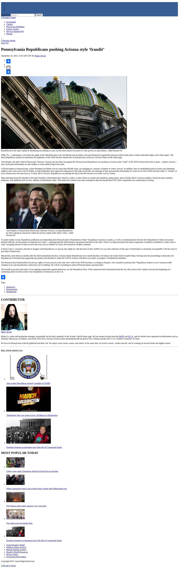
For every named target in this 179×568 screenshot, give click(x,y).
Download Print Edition (16, 557)
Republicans (11, 292)
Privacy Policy (12, 554)
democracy (10, 287)
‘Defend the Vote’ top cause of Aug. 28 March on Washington (32, 415)
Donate (9, 34)
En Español (11, 22)
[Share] (92, 61)
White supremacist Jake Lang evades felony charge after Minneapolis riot (36, 488)
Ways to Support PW (15, 31)
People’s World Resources (17, 552)
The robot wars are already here (19, 523)
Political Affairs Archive (16, 547)
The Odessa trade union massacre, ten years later (26, 506)
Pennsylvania (11, 289)
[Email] (92, 68)
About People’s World (15, 545)
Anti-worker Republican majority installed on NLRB (28, 383)
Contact (9, 24)
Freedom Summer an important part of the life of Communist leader (34, 447)
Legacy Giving (12, 29)
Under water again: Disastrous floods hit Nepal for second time (32, 471)
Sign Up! (5, 43)
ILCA (130, 336)
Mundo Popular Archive (16, 550)
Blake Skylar (40, 56)
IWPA (121, 336)
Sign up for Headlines (15, 27)
